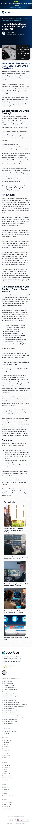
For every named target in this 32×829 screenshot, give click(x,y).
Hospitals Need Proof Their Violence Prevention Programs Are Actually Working (14, 530)
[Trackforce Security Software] (10, 653)
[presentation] (15, 516)
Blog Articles (12, 18)
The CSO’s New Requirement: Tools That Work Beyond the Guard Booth (16, 584)
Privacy (13, 823)
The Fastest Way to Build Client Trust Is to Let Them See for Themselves (15, 611)
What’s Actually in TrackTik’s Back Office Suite (16, 638)
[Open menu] (28, 12)
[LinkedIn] (13, 820)
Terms (10, 823)
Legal (7, 823)
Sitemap (23, 823)
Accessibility (18, 823)
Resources (5, 18)
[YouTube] (10, 820)
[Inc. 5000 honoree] (9, 667)
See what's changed (16, 7)
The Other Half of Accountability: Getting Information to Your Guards (16, 557)
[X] (16, 820)
